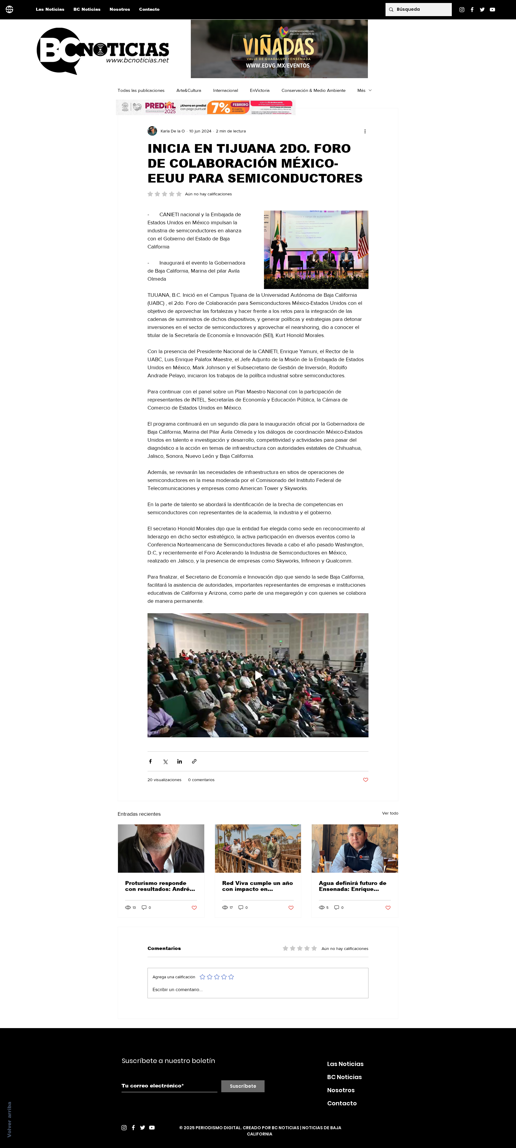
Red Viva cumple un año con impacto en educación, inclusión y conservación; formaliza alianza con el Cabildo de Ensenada (257, 886)
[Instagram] (462, 9)
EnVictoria (260, 90)
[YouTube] (492, 9)
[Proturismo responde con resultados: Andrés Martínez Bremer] (161, 848)
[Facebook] (472, 9)
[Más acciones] (364, 131)
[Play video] (258, 675)
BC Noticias (344, 1077)
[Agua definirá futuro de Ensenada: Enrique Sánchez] (355, 848)
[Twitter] (482, 9)
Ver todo (390, 813)
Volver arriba (9, 1120)
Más (361, 90)
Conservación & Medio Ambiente (313, 90)
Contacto (342, 1103)
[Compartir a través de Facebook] (150, 761)
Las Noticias (345, 1064)
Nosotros (341, 1090)
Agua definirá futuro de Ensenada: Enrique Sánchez (352, 886)
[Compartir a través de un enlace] (194, 761)
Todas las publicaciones (141, 90)
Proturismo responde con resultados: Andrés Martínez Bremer (159, 886)
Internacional (225, 90)
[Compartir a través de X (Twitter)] (165, 761)
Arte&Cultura (188, 90)
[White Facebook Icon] (133, 1127)
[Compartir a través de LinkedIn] (179, 761)
